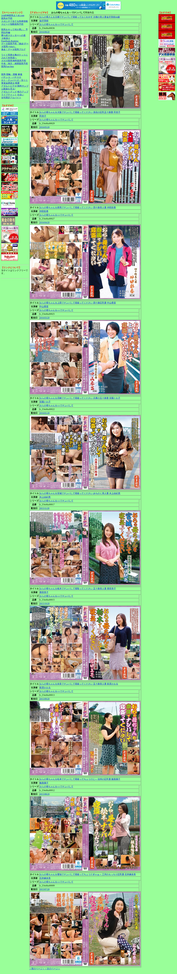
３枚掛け (5, 38)
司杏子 (43, 116)
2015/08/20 (45, 794)
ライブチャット (9, 94)
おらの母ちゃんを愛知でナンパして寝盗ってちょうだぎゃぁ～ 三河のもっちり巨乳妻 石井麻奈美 (88, 874)
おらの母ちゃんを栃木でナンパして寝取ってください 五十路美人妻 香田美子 (78, 588)
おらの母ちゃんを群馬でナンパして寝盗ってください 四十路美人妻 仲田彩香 (78, 207)
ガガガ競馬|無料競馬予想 (13, 60)
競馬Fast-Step (7, 66)
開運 (17, 83)
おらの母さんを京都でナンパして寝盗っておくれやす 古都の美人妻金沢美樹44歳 (80, 17)
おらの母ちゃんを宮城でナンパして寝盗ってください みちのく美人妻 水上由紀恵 (80, 493)
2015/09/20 (45, 699)
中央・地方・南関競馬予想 (14, 63)
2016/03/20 (45, 318)
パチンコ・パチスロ (11, 77)
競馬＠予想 (6, 18)
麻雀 (20, 74)
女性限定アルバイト (11, 97)
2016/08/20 (45, 32)
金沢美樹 (44, 20)
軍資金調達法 (8, 83)
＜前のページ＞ (37, 969)
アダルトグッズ (9, 92)
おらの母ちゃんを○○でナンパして (56, 24)
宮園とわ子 (45, 402)
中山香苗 (44, 306)
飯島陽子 (44, 783)
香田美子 (44, 592)
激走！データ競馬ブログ (13, 49)
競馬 (3, 74)
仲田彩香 (44, 211)
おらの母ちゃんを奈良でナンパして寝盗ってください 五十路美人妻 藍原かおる (79, 684)
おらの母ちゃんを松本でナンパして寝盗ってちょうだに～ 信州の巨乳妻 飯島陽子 (80, 779)
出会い (20, 94)
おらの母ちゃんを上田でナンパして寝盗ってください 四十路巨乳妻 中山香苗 (78, 303)
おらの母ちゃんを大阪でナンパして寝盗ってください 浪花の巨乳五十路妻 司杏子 (80, 112)
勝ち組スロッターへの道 (13, 35)
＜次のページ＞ (52, 969)
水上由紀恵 (45, 497)
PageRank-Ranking (9, 41)
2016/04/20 (45, 222)
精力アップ (22, 92)
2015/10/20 (45, 603)
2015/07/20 (45, 889)
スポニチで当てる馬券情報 (14, 21)
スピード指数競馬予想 (12, 24)
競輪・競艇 (11, 74)
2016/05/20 (45, 127)
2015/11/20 (44, 508)
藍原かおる (45, 687)
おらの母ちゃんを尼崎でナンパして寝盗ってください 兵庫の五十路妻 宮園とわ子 (80, 398)
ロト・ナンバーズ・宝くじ (14, 80)
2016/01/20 (45, 413)
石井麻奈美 (45, 878)
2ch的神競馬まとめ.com (12, 15)
